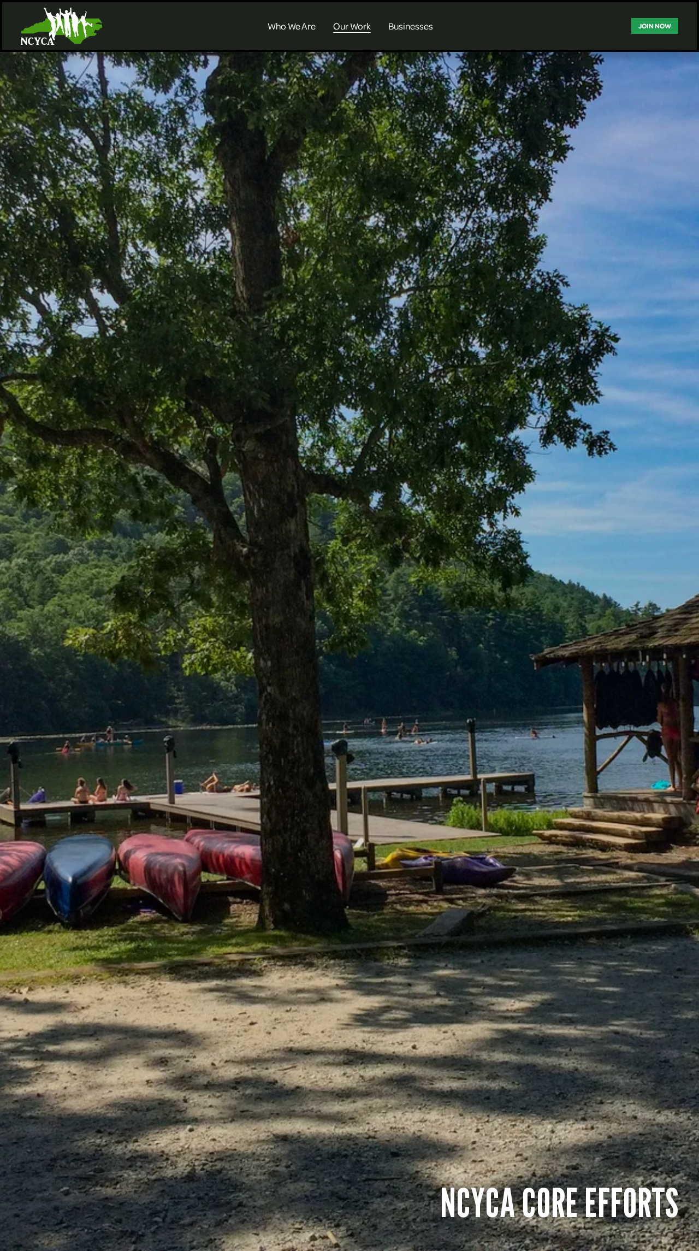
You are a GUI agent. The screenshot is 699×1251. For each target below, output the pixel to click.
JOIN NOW (654, 25)
